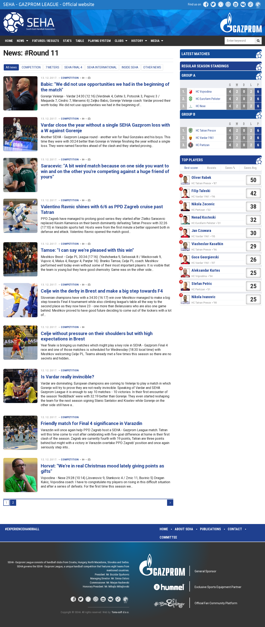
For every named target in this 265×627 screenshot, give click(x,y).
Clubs (119, 41)
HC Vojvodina (204, 91)
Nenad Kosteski (204, 217)
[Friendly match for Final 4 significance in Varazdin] (20, 433)
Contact (235, 529)
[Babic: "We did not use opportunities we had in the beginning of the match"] (20, 93)
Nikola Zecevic (203, 204)
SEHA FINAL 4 (73, 67)
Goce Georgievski (205, 257)
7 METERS (52, 67)
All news (11, 67)
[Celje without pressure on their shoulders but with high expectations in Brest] (20, 343)
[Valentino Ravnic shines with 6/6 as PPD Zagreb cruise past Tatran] (20, 216)
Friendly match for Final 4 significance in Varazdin (91, 423)
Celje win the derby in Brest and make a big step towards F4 (102, 291)
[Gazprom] (241, 22)
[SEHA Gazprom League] (29, 22)
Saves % (230, 167)
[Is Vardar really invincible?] (20, 386)
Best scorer (191, 167)
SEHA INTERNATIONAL (102, 67)
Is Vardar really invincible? (67, 376)
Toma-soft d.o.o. (120, 612)
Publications (210, 529)
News (20, 41)
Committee (168, 537)
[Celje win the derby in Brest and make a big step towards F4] (20, 300)
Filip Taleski (201, 191)
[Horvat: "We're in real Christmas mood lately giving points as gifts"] (20, 475)
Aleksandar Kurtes (206, 270)
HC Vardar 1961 (205, 137)
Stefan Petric (202, 283)
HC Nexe (201, 106)
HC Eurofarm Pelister (208, 98)
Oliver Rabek (201, 177)
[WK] (243, 4)
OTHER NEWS (152, 67)
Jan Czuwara (201, 230)
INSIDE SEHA (130, 67)
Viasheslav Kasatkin (207, 244)
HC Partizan (203, 145)
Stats (67, 41)
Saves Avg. (250, 167)
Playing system (99, 41)
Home (9, 41)
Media (155, 41)
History (137, 41)
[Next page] (170, 503)
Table (80, 41)
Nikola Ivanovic (204, 297)
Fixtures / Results (45, 41)
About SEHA (184, 529)
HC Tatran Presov (206, 130)
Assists (211, 167)
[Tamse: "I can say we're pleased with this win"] (20, 259)
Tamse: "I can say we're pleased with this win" (87, 250)
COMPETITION (31, 67)
